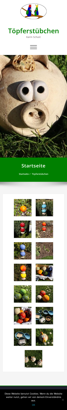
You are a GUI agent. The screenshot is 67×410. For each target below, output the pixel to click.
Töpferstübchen (33, 30)
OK (33, 405)
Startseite (24, 173)
